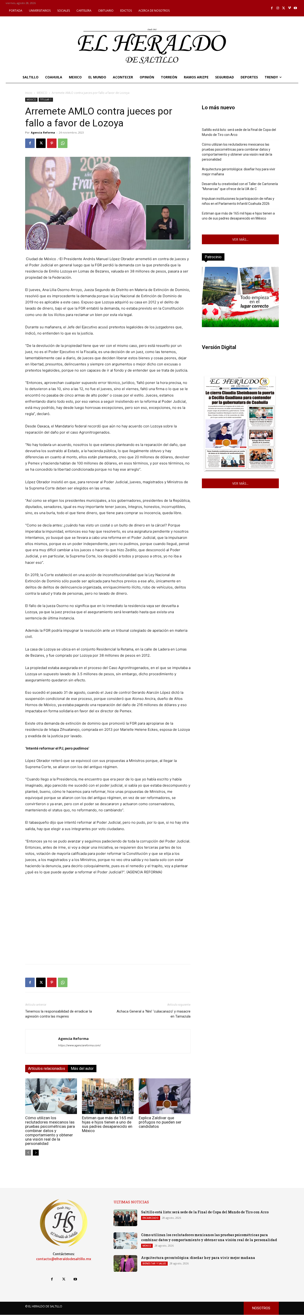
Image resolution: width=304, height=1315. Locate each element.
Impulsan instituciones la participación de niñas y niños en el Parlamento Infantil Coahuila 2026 (238, 201)
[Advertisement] (107, 927)
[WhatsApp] (62, 143)
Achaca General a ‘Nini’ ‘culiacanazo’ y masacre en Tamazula (153, 1014)
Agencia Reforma (43, 132)
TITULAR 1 (46, 99)
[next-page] (36, 1153)
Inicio (28, 93)
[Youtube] (295, 8)
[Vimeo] (290, 8)
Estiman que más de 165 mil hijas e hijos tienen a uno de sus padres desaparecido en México (107, 1124)
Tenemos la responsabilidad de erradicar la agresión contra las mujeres (58, 1014)
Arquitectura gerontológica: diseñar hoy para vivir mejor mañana (238, 171)
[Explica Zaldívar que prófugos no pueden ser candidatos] (164, 1096)
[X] (284, 8)
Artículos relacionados (46, 1068)
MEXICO (42, 93)
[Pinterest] (52, 143)
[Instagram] (278, 8)
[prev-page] (28, 1153)
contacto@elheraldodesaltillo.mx (63, 1259)
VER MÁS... (240, 239)
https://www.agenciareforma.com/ (79, 1045)
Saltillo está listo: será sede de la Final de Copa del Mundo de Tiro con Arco (239, 132)
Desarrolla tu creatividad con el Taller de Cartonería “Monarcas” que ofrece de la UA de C (240, 186)
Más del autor (82, 1068)
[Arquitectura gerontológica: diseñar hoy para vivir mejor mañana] (125, 1263)
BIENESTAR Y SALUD (154, 1263)
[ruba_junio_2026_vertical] (240, 326)
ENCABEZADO (150, 1217)
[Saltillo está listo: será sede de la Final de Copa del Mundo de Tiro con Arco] (125, 1218)
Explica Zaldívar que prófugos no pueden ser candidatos (160, 1122)
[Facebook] (272, 8)
